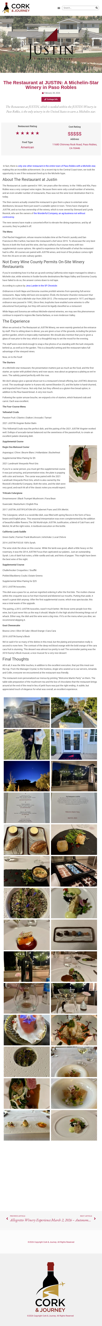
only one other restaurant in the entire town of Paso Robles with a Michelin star (56, 166)
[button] (59, 8)
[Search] (97, 8)
